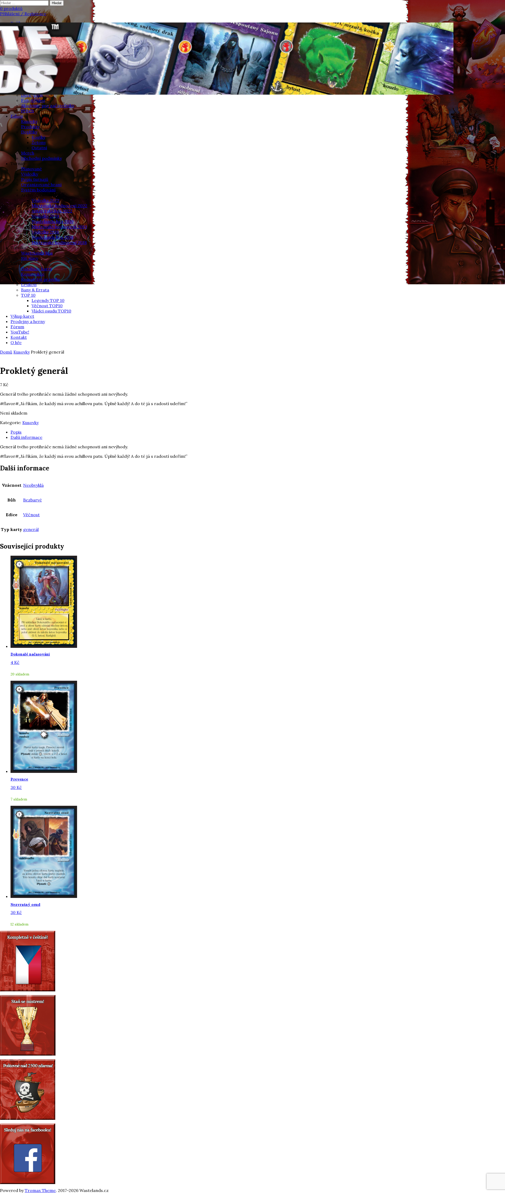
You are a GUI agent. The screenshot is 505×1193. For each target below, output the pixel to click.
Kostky (38, 137)
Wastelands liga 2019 (53, 221)
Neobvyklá (33, 485)
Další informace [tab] (26, 437)
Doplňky (29, 132)
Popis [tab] (16, 432)
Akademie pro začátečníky (47, 105)
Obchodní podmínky (41, 158)
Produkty (30, 126)
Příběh (27, 110)
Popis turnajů (34, 179)
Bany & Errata (35, 289)
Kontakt (19, 337)
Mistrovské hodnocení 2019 (59, 226)
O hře (16, 342)
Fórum (17, 326)
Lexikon (29, 284)
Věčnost (31, 514)
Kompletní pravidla (40, 279)
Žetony (39, 142)
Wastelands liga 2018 (52, 237)
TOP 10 (28, 295)
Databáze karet (36, 268)
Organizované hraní (41, 184)
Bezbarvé (32, 500)
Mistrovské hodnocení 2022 (59, 205)
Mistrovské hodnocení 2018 (59, 242)
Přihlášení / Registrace (23, 13)
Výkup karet (22, 316)
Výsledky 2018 (45, 232)
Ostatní (39, 147)
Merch (27, 153)
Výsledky (29, 174)
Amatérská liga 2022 (52, 210)
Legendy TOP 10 (48, 300)
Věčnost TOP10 (47, 305)
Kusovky (29, 121)
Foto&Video (33, 100)
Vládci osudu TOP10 (51, 311)
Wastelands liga (37, 253)
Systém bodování (38, 189)
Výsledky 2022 (45, 200)
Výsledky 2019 (45, 216)
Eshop (17, 116)
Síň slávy (29, 258)
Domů (6, 352)
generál (31, 529)
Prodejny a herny (28, 321)
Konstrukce (32, 274)
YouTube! (20, 332)
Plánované (31, 168)
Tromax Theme (40, 1190)
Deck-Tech (32, 95)
